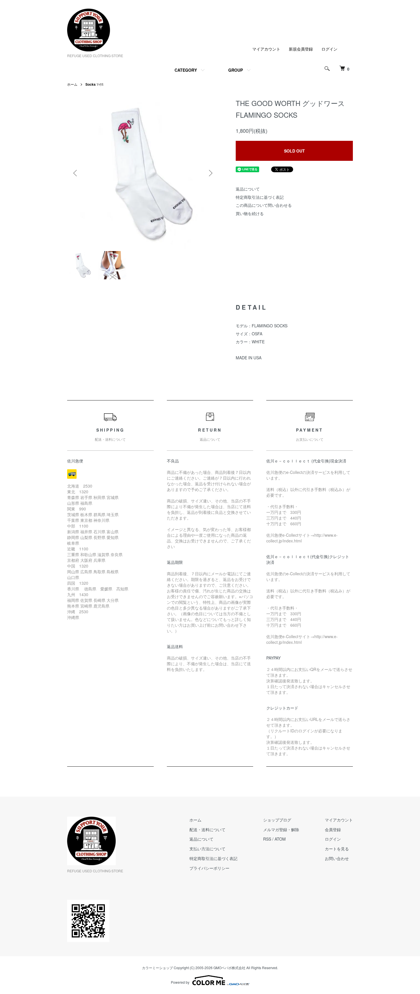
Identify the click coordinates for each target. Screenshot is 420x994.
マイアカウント (266, 49)
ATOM (280, 839)
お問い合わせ (337, 858)
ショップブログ (277, 820)
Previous (75, 173)
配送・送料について (207, 829)
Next (210, 173)
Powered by (180, 982)
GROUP (235, 70)
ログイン (329, 49)
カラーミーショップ (157, 967)
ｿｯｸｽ (94, 84)
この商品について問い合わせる (264, 205)
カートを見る (337, 848)
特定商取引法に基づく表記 (260, 197)
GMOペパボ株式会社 (229, 967)
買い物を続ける (250, 213)
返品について (248, 189)
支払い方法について (207, 848)
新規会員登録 (301, 49)
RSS (267, 839)
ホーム (72, 84)
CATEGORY (186, 70)
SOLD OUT (294, 151)
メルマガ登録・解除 (281, 829)
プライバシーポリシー (209, 868)
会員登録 (333, 829)
